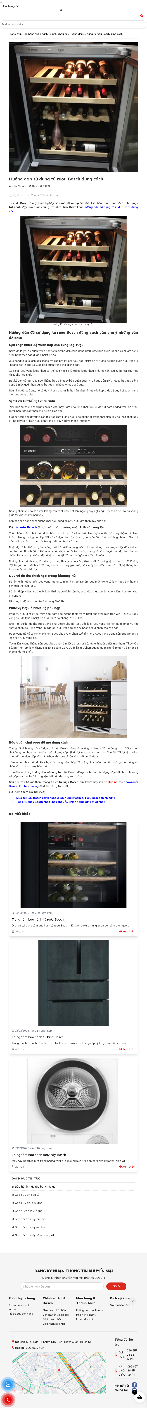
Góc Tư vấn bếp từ (27, 1194)
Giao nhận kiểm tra (54, 1323)
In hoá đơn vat (84, 1319)
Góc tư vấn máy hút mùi (30, 1219)
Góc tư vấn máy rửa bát (30, 1227)
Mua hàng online (86, 1314)
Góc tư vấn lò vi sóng (28, 1211)
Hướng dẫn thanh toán (89, 1310)
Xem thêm (128, 931)
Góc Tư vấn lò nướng (28, 1203)
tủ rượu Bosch (25, 527)
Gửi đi (116, 1286)
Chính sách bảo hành (55, 1310)
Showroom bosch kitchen (19, 1307)
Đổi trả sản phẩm (52, 1319)
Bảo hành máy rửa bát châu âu (35, 1186)
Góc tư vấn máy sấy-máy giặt (34, 1235)
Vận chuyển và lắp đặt (55, 1314)
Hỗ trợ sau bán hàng (21, 1313)
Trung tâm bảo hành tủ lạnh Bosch (37, 1037)
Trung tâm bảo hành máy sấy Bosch (39, 1155)
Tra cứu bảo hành (120, 1305)
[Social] (134, 1385)
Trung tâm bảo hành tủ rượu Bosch (38, 919)
